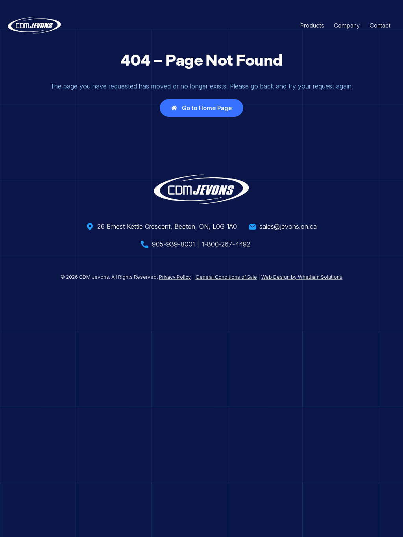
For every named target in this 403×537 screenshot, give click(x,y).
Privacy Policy (175, 277)
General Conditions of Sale (226, 277)
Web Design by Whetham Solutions (301, 277)
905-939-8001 (173, 244)
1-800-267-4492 (226, 244)
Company (347, 25)
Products (312, 25)
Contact (380, 25)
